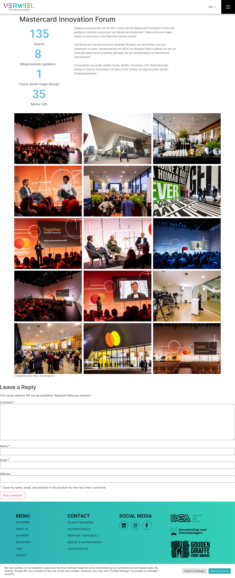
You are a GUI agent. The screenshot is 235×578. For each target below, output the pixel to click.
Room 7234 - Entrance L (83, 535)
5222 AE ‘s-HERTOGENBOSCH (85, 542)
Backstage (23, 542)
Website (5, 473)
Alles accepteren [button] (220, 571)
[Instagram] (135, 525)
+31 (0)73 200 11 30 (78, 548)
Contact (21, 555)
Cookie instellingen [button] (194, 571)
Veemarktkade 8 (79, 529)
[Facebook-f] (146, 525)
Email (4, 460)
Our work (22, 535)
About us (22, 528)
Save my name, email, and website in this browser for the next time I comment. (54, 487)
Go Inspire (23, 522)
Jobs (19, 548)
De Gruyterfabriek (81, 522)
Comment (7, 402)
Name (5, 446)
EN (210, 7)
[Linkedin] (123, 525)
